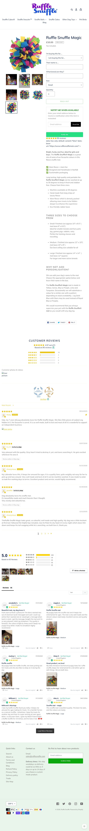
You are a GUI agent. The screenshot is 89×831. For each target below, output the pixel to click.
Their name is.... (52, 63)
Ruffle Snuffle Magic (8, 646)
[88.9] (49, 391)
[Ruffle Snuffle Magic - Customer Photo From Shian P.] (5, 578)
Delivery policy (12, 775)
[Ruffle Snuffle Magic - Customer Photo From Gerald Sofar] (5, 572)
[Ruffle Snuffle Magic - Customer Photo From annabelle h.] (13, 572)
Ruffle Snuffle (65, 809)
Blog (8, 766)
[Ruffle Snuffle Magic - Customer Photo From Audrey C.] (29, 572)
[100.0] (38, 391)
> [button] (45, 730)
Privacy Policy (11, 772)
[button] (51, 138)
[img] (7, 411)
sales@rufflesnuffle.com (35, 756)
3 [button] (45, 533)
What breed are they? (55, 72)
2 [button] (41, 533)
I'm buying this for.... (54, 54)
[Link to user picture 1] (7, 433)
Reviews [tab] (6, 588)
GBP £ (10, 804)
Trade (8, 778)
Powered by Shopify (76, 809)
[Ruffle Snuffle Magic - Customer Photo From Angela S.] (21, 572)
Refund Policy (11, 769)
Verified (43, 399)
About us (9, 757)
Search (9, 754)
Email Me (76, 124)
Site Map (9, 781)
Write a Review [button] (79, 571)
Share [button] (6, 648)
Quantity (49, 90)
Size (47, 81)
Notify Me (64, 135)
